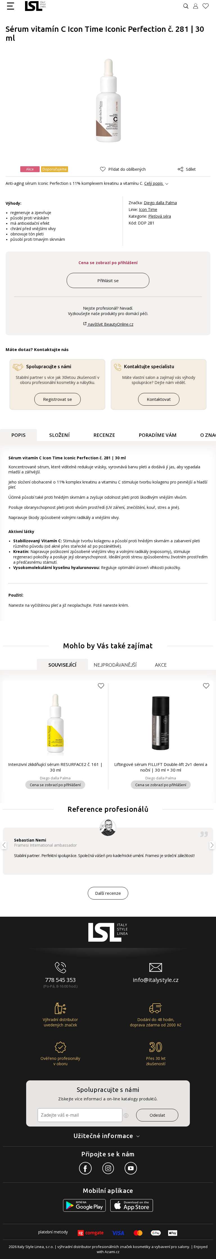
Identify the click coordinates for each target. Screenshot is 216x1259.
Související (62, 664)
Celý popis (153, 183)
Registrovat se (57, 399)
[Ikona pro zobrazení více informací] (126, 1115)
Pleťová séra (159, 216)
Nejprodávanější (115, 664)
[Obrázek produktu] (108, 101)
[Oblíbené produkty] (207, 6)
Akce (161, 664)
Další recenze (108, 893)
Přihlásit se (108, 280)
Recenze (104, 435)
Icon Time (148, 209)
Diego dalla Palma (160, 202)
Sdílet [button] (191, 169)
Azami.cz (112, 1251)
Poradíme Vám (158, 435)
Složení (59, 435)
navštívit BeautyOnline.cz (110, 324)
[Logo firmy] (35, 6)
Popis (18, 435)
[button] (123, 169)
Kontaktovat (159, 399)
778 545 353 (60, 980)
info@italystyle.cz (156, 980)
